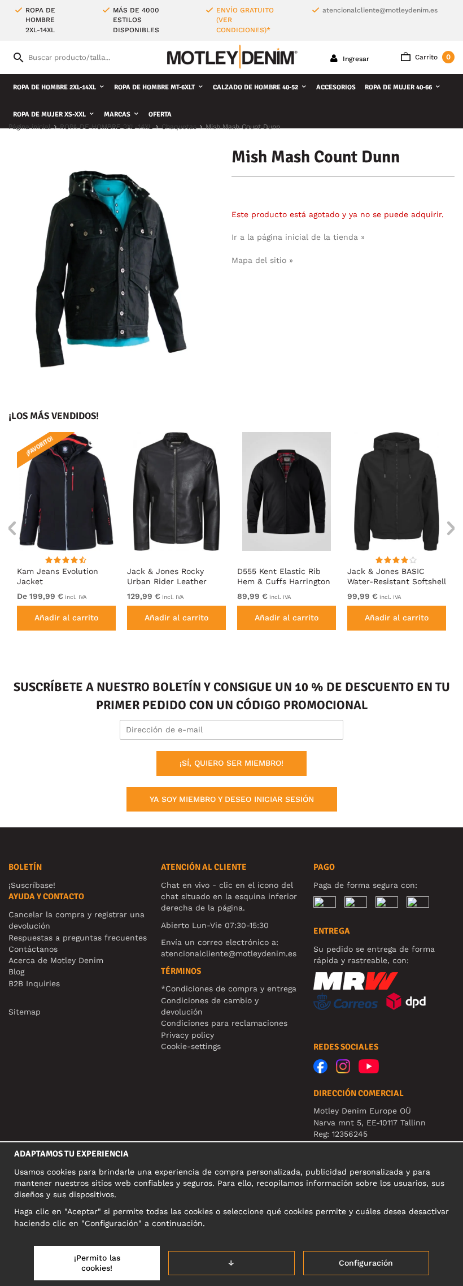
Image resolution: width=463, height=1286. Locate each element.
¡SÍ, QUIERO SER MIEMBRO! (231, 762)
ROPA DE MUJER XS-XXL (49, 114)
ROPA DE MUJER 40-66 (398, 87)
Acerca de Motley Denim (55, 960)
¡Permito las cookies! (97, 1262)
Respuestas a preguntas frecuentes (77, 937)
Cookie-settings (191, 1046)
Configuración (366, 1262)
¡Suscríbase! (31, 885)
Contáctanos (33, 948)
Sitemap (24, 1011)
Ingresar (354, 59)
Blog (16, 971)
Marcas (117, 114)
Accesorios (336, 87)
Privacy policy (187, 1034)
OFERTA (160, 114)
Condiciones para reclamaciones (224, 1023)
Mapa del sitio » (262, 260)
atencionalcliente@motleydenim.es (380, 10)
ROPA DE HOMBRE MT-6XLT (154, 87)
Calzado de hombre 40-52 (255, 87)
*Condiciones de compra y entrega (228, 988)
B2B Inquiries (34, 983)
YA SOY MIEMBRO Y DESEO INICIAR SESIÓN (232, 799)
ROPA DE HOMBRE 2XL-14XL (54, 87)
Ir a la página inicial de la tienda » (298, 236)
